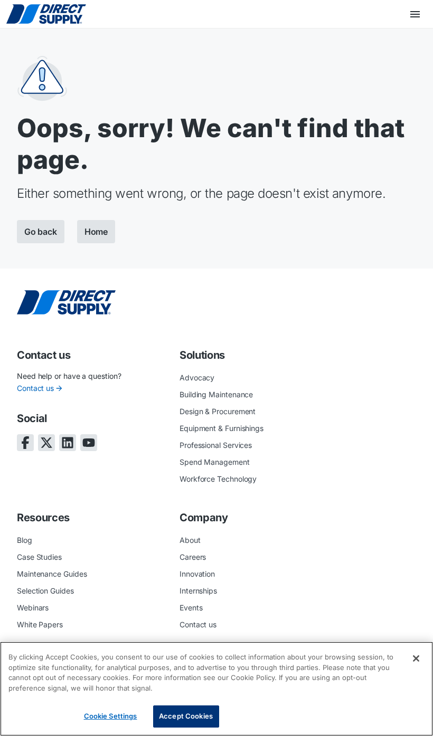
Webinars (33, 607)
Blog (24, 540)
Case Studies (39, 556)
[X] (46, 442)
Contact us (35, 388)
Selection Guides (45, 590)
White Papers (40, 624)
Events (191, 607)
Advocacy (197, 377)
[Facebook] (25, 442)
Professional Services (216, 445)
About (190, 540)
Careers (193, 556)
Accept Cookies (186, 716)
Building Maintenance (216, 394)
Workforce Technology (218, 478)
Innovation (197, 573)
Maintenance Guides (52, 573)
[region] (216, 689)
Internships (198, 590)
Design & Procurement (218, 411)
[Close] (416, 658)
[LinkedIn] (67, 442)
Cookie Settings (110, 716)
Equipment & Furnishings (221, 428)
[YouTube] (88, 442)
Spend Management (215, 461)
